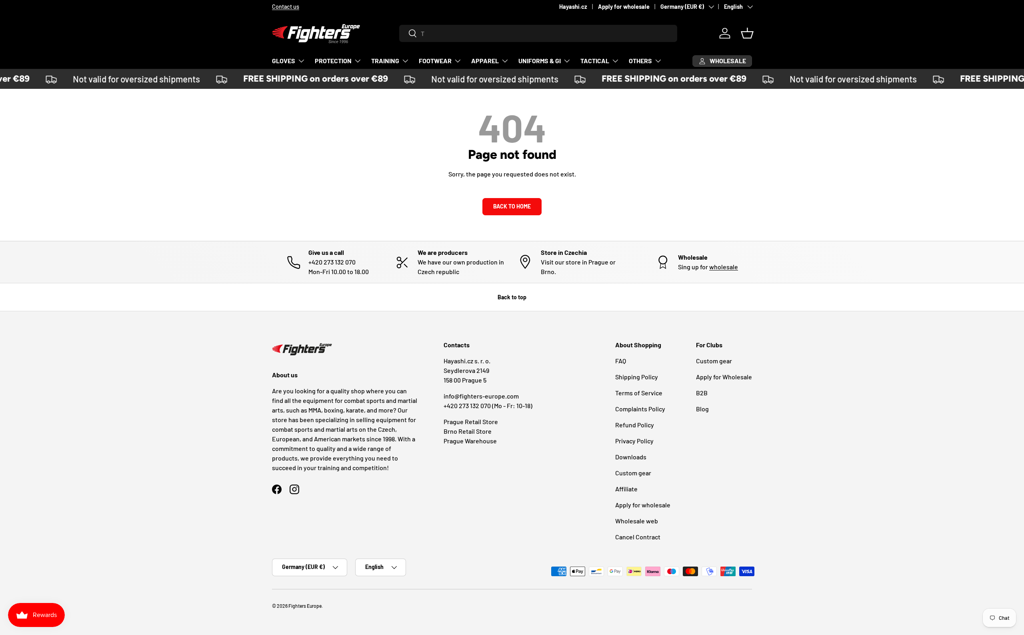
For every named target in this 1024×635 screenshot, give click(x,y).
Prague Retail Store (471, 421)
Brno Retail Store (468, 431)
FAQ (620, 361)
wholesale (723, 266)
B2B (702, 393)
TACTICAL (594, 60)
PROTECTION (333, 60)
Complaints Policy (640, 409)
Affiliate (626, 489)
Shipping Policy (636, 377)
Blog (702, 409)
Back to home (512, 206)
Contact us (285, 6)
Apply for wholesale (624, 6)
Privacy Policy (634, 441)
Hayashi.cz (573, 6)
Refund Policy (634, 425)
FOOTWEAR (435, 60)
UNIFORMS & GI (539, 60)
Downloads (630, 457)
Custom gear (633, 473)
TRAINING (385, 60)
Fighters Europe (305, 606)
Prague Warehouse (470, 441)
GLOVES (283, 60)
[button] (747, 33)
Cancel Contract (637, 537)
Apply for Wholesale (724, 377)
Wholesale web (636, 521)
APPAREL (485, 60)
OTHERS (640, 60)
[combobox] (538, 33)
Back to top (512, 297)
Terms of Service (638, 393)
